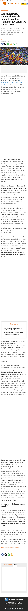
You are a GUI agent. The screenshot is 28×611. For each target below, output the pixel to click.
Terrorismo (12, 547)
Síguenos (18, 43)
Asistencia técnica (11, 605)
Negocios (25, 7)
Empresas (3, 7)
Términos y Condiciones (11, 604)
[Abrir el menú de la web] (1, 3)
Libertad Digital (14, 599)
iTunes (22, 608)
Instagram (10, 608)
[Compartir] (2, 44)
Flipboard (17, 608)
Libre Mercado (4, 10)
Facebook (5, 608)
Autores (19, 605)
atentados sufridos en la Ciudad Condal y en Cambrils (13, 83)
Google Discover (15, 608)
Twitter (8, 608)
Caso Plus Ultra (20, 0)
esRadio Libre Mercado (16, 7)
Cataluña (7, 547)
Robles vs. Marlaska (13, 0)
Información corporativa (14, 602)
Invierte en (8, 7)
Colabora (23, 3)
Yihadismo (17, 547)
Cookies (20, 604)
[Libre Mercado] (11, 3)
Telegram (20, 608)
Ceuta (7, 0)
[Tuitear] (5, 44)
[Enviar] (8, 44)
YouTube (13, 608)
